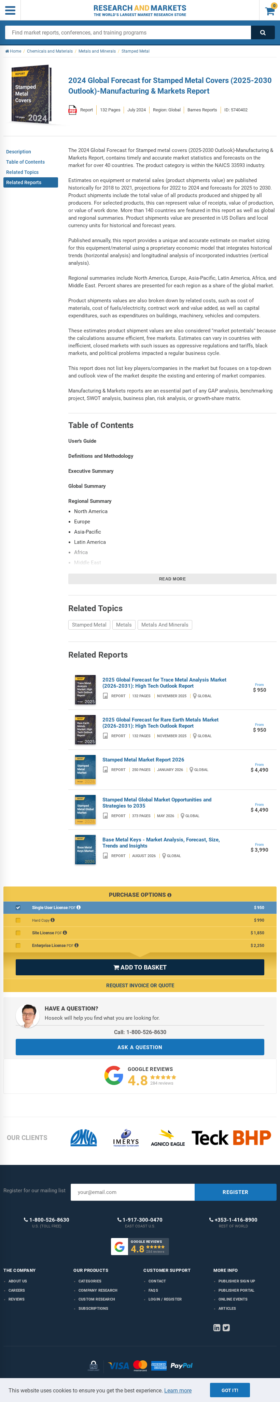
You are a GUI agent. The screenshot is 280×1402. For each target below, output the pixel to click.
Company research (98, 1290)
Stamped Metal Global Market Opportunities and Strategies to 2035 (156, 803)
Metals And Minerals (164, 625)
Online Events (233, 1299)
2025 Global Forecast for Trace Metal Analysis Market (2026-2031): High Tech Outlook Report (164, 683)
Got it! (230, 1390)
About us (18, 1281)
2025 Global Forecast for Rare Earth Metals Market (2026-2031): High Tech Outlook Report (160, 723)
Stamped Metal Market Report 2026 (143, 760)
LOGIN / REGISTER (165, 1299)
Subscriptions (94, 1308)
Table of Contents (25, 162)
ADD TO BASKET (140, 967)
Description (18, 151)
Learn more (178, 1390)
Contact (157, 1281)
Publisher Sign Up (237, 1281)
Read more (172, 579)
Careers (17, 1290)
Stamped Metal (89, 625)
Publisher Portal (236, 1290)
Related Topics (22, 172)
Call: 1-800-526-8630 (140, 1032)
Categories (90, 1281)
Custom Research (97, 1299)
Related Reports (23, 182)
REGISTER (236, 1192)
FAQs (153, 1290)
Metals (124, 625)
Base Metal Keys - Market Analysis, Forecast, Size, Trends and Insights (161, 843)
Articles (227, 1308)
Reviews (17, 1299)
